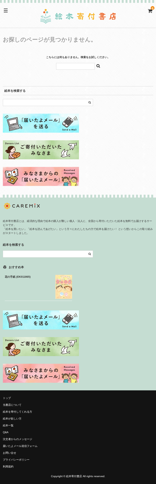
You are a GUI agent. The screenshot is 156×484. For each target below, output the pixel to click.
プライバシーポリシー (16, 459)
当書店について (12, 404)
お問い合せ (9, 452)
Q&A (5, 432)
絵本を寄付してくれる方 (17, 411)
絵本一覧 (8, 425)
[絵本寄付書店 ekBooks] (78, 21)
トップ (7, 397)
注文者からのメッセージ (19, 439)
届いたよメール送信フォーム (20, 445)
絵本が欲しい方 (12, 418)
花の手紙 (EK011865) (18, 276)
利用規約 (8, 466)
